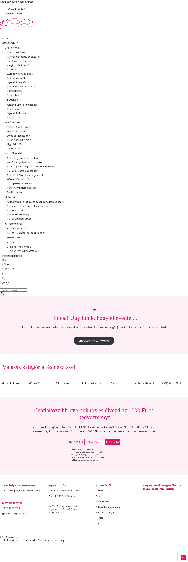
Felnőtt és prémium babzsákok (25, 162)
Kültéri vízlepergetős (19, 219)
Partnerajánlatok (12, 256)
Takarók (12, 69)
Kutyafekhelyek (14, 223)
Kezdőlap (7, 38)
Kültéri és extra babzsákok (22, 171)
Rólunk (6, 264)
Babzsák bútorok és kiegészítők (25, 175)
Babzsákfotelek (14, 153)
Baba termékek (16, 52)
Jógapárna (13, 148)
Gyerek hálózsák (16, 113)
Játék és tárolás (16, 61)
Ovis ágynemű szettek (20, 74)
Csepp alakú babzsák (19, 183)
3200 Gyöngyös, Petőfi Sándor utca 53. (22, 490)
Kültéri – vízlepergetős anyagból (26, 233)
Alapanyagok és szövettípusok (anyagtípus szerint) (37, 202)
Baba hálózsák (15, 109)
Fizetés (99, 496)
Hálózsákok (11, 100)
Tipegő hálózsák (16, 117)
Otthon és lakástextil (19, 127)
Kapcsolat (8, 268)
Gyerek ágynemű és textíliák (23, 57)
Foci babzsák (14, 192)
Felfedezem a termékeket (94, 340)
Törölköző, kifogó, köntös (21, 86)
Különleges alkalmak (19, 140)
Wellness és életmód (19, 131)
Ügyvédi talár (14, 144)
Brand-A (23, 540)
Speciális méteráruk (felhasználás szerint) (31, 206)
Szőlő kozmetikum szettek (22, 251)
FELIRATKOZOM (113, 442)
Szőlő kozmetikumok (19, 246)
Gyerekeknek (12, 47)
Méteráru (10, 197)
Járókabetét (14, 91)
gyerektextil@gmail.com (14, 513)
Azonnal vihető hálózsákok (22, 104)
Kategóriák (8, 43)
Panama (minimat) (18, 214)
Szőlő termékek (14, 237)
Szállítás (100, 523)
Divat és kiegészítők (18, 135)
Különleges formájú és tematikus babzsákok (32, 166)
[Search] (2, 294)
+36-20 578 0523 (11, 508)
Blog (4, 260)
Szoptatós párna (16, 95)
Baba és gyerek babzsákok (22, 158)
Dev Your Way (57, 540)
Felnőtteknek (12, 122)
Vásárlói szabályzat (105, 512)
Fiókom (99, 490)
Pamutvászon (15, 210)
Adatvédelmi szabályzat (108, 507)
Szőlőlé (11, 242)
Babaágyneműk (16, 78)
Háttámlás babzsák (18, 179)
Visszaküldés (102, 501)
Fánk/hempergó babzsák (22, 188)
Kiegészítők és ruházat (20, 65)
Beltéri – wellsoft (16, 228)
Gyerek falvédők (16, 82)
